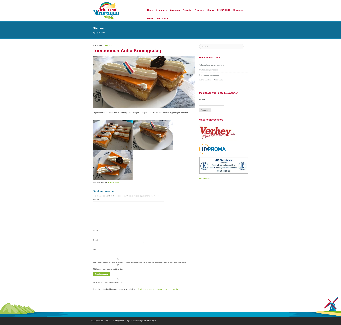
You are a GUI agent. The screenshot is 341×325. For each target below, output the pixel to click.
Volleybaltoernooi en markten (211, 65)
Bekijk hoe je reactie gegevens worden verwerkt (158, 289)
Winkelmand (163, 18)
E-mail (96, 240)
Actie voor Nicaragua (103, 321)
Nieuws (199, 10)
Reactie (97, 199)
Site (94, 250)
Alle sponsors (204, 178)
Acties (110, 182)
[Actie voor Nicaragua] (106, 10)
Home (150, 10)
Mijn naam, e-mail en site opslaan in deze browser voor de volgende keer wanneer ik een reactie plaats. (139, 262)
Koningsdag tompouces (209, 75)
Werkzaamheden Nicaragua (211, 80)
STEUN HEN (223, 10)
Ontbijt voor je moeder (208, 70)
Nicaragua (174, 10)
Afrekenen (237, 10)
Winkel (150, 18)
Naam (96, 230)
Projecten (187, 10)
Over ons (161, 10)
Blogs (210, 10)
